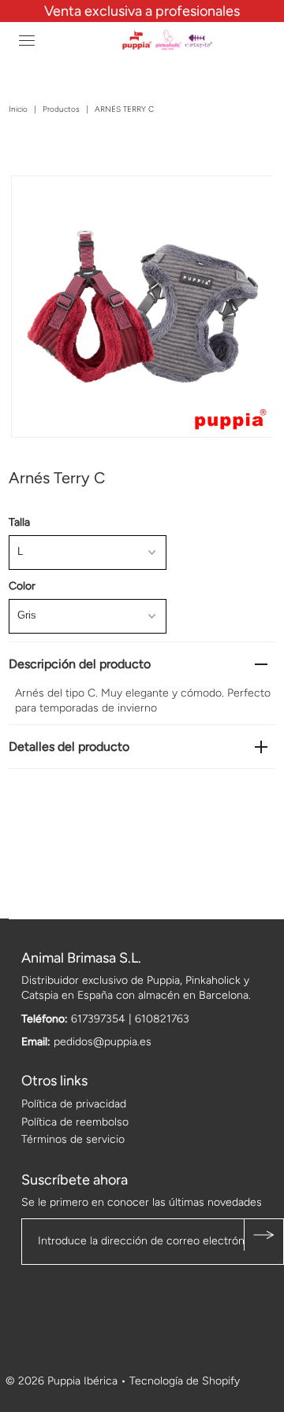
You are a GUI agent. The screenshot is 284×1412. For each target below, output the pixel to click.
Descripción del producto (80, 663)
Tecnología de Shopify (184, 1381)
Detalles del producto (69, 746)
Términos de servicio (73, 1139)
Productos (61, 109)
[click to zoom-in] (247, 200)
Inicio (18, 109)
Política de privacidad (73, 1104)
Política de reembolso (75, 1122)
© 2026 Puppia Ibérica (62, 1381)
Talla (19, 522)
